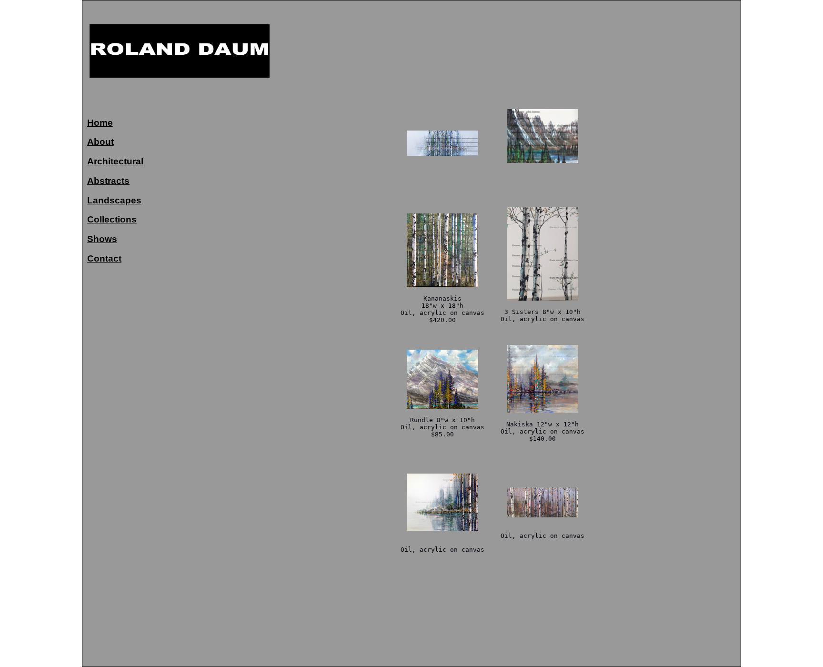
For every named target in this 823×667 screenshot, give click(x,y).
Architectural (115, 161)
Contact (104, 258)
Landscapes (114, 200)
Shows (102, 239)
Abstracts (108, 181)
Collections (112, 219)
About (100, 142)
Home (100, 123)
